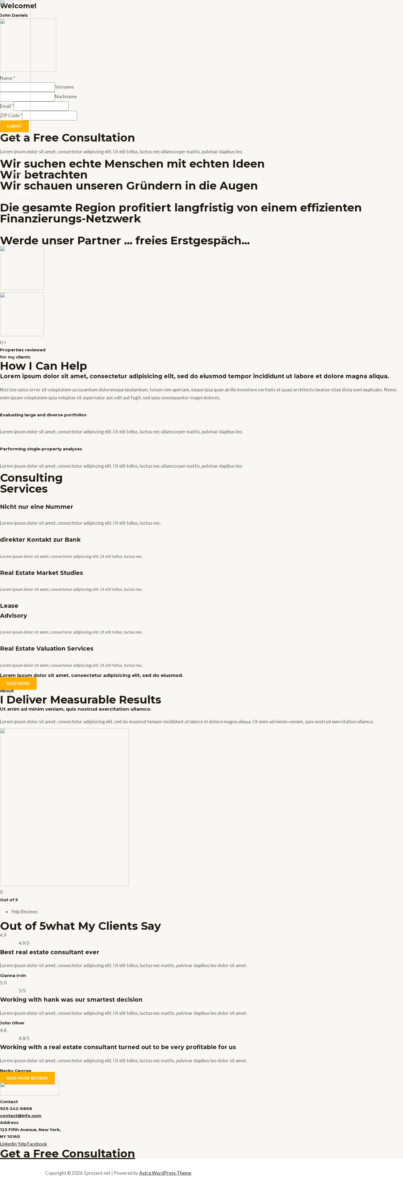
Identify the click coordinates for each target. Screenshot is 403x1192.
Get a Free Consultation (67, 1153)
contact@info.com (20, 1115)
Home (17, 154)
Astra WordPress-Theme (165, 1173)
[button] (18, 683)
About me (21, 192)
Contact (19, 230)
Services (19, 173)
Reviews (19, 211)
